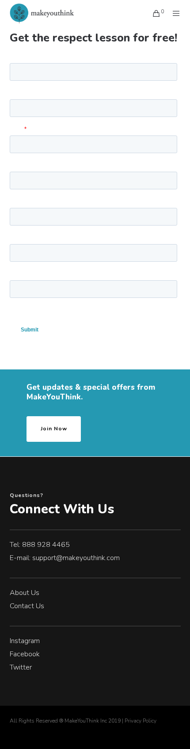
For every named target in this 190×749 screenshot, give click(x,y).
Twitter (21, 667)
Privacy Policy (140, 720)
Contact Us (27, 606)
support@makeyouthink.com (76, 558)
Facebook (25, 654)
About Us (24, 593)
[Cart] (154, 13)
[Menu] (173, 13)
